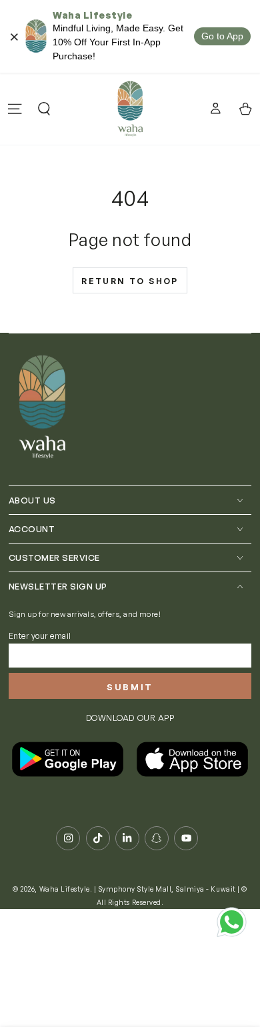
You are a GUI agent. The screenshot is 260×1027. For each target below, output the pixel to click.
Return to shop (130, 281)
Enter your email (40, 636)
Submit (130, 687)
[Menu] (14, 109)
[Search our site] (44, 109)
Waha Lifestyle (64, 889)
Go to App (222, 36)
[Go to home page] (129, 109)
